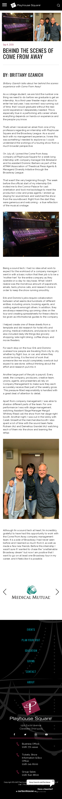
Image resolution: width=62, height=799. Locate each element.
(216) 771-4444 (30, 747)
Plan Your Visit (31, 640)
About (31, 682)
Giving (31, 661)
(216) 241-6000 (30, 764)
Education (31, 651)
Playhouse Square (26, 5)
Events (31, 629)
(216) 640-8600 (30, 775)
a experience (31, 791)
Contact (31, 672)
